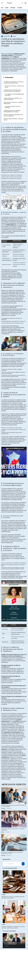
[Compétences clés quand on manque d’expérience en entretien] (14, 940)
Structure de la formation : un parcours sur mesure (14, 86)
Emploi (14, 36)
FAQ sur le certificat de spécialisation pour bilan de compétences (13, 115)
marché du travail (18, 54)
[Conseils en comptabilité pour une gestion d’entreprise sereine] (14, 842)
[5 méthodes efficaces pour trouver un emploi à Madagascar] (14, 819)
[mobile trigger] (2, 3)
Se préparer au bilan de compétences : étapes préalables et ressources (12, 111)
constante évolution (7, 55)
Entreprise (3, 855)
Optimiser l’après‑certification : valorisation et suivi (13, 119)
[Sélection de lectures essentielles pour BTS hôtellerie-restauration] (14, 881)
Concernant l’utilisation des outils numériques (12, 107)
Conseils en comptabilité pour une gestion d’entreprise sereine (12, 852)
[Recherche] (22, 3)
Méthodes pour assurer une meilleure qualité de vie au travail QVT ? (13, 805)
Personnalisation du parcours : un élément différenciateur (13, 103)
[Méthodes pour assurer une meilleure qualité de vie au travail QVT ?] (14, 795)
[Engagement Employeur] (10, 3)
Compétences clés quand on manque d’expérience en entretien (13, 943)
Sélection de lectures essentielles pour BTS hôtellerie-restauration (13, 897)
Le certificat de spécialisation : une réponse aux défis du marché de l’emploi (14, 82)
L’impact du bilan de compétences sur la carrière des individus (13, 98)
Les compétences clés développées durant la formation (14, 94)
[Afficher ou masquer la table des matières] (19, 77)
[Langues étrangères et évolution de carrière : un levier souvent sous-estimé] (14, 911)
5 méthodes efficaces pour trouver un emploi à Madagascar (13, 829)
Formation (3, 808)
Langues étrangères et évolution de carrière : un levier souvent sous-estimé (13, 927)
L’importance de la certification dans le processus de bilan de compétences (12, 90)
